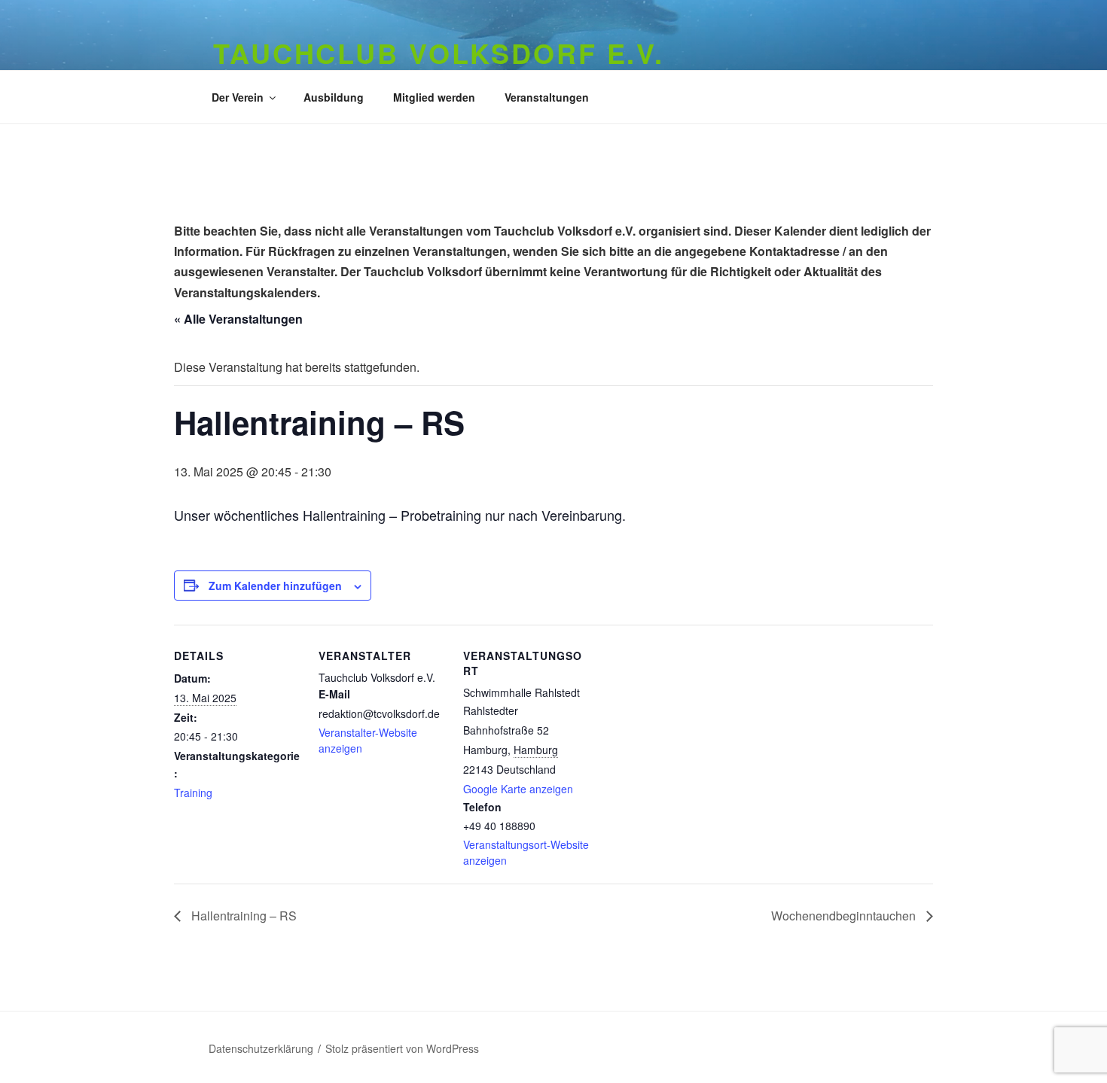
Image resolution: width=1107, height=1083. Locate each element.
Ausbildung (333, 97)
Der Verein (238, 97)
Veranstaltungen (547, 97)
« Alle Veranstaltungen (238, 318)
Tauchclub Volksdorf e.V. (438, 52)
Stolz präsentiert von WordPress (402, 1048)
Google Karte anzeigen (518, 788)
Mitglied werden (434, 97)
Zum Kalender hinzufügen (275, 585)
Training (193, 792)
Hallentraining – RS (242, 915)
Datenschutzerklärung (261, 1048)
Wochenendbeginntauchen (845, 915)
